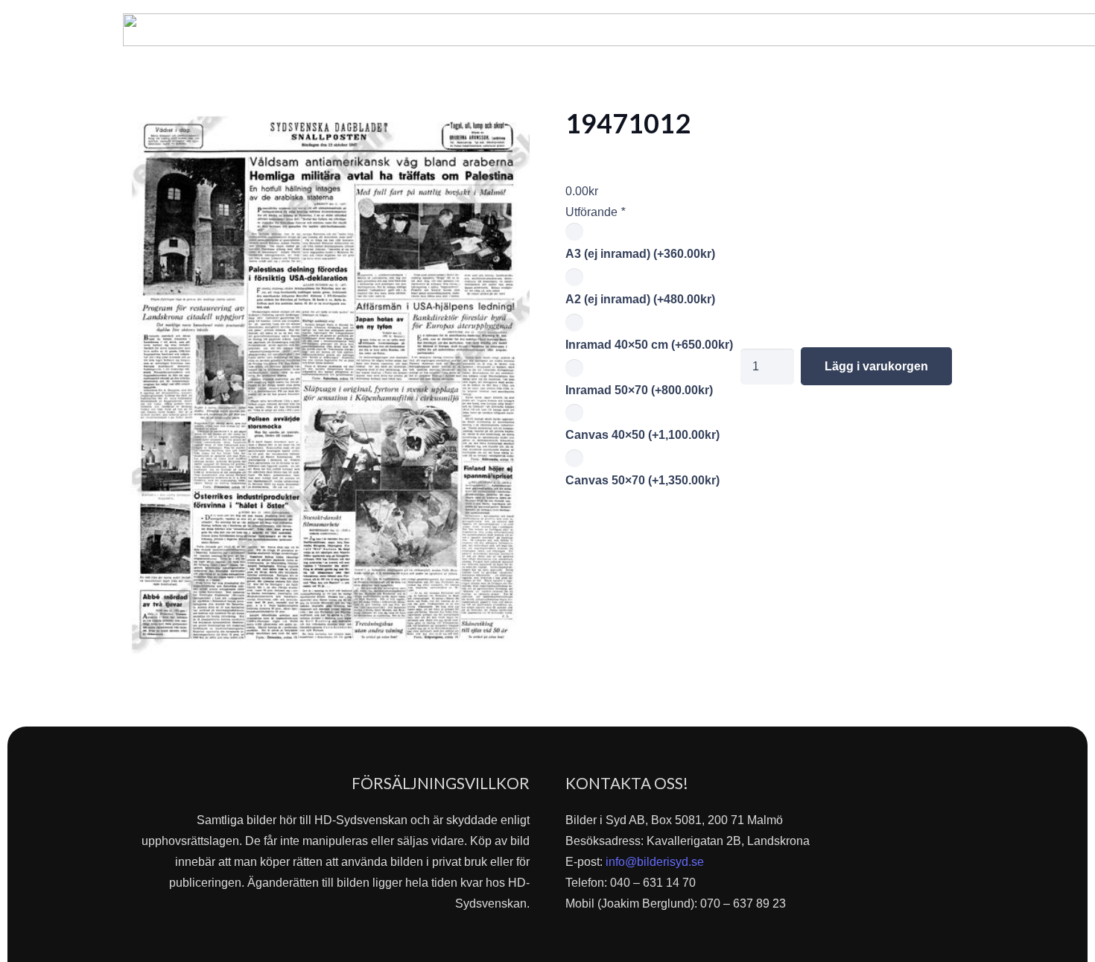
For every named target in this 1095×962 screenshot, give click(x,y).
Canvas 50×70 (642, 480)
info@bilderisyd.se (655, 861)
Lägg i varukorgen (876, 366)
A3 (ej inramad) (640, 253)
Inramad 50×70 (639, 390)
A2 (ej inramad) (640, 299)
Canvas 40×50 (642, 434)
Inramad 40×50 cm (649, 344)
